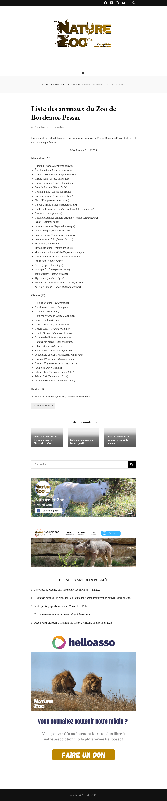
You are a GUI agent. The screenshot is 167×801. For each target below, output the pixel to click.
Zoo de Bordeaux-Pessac (43, 405)
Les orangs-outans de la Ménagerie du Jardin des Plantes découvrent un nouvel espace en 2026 (82, 597)
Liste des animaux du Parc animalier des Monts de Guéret (45, 440)
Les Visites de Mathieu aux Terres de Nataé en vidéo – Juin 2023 (67, 589)
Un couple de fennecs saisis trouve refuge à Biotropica (62, 614)
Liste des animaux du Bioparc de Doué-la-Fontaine (118, 440)
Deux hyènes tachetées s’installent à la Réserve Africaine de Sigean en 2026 (73, 622)
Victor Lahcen (41, 127)
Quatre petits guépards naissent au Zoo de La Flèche (61, 606)
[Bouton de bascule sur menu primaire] (83, 73)
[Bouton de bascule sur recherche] (133, 3)
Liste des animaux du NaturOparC (81, 441)
